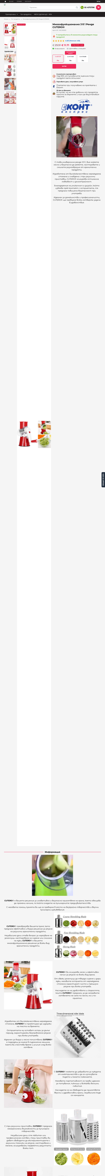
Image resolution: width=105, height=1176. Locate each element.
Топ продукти (25, 14)
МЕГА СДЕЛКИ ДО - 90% (43, 14)
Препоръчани (10, 14)
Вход (98, 1)
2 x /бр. (70, 58)
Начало (6, 19)
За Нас (11, 1)
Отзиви (19, 1)
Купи (64, 66)
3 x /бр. (83, 58)
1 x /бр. (58, 58)
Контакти (28, 1)
